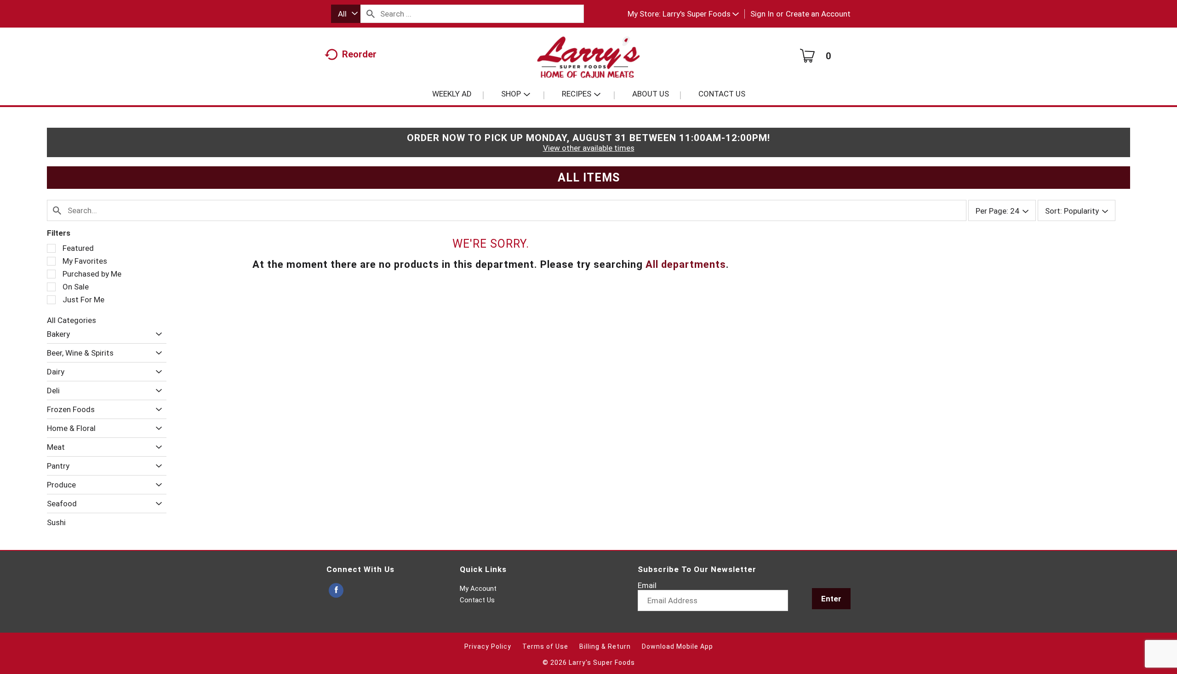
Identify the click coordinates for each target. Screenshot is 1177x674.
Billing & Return (605, 646)
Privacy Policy (487, 646)
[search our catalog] (370, 14)
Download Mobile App (677, 646)
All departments (686, 264)
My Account (478, 588)
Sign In (762, 13)
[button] (701, 13)
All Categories (71, 320)
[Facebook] (336, 590)
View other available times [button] (588, 148)
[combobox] (345, 14)
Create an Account (818, 13)
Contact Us (477, 600)
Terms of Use (545, 646)
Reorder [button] (359, 54)
